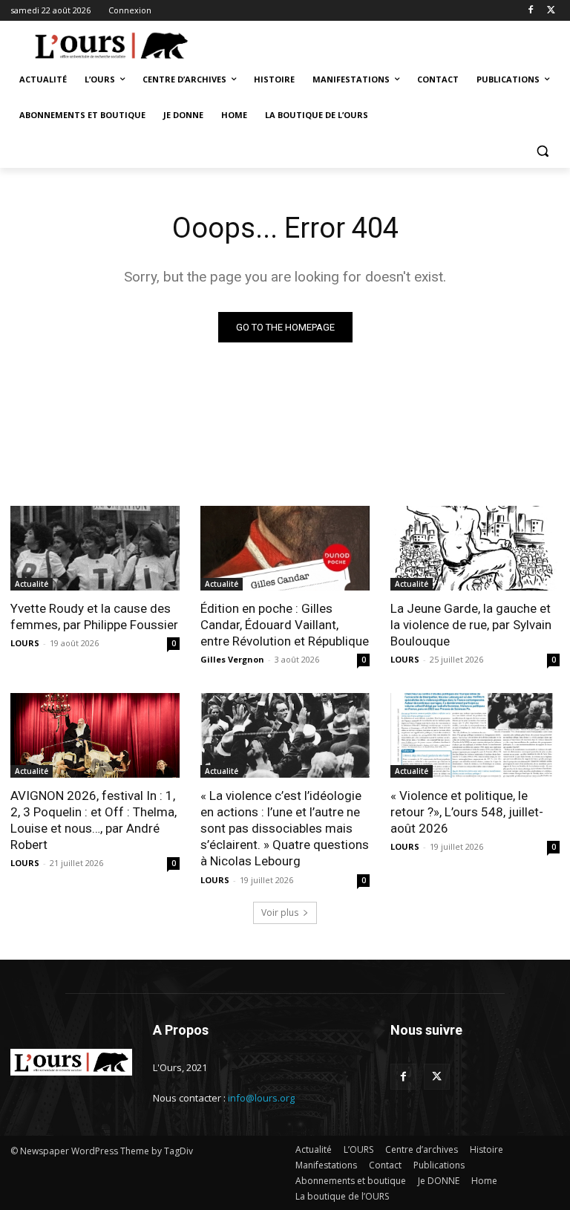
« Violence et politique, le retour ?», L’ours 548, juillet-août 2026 (466, 812)
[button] (542, 151)
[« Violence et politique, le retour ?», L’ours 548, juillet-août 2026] (475, 735)
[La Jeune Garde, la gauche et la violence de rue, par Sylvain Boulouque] (475, 548)
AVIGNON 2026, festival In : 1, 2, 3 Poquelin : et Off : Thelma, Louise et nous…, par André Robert (93, 820)
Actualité (31, 584)
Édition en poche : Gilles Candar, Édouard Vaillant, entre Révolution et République (284, 624)
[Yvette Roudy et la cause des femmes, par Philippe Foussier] (95, 548)
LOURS (24, 642)
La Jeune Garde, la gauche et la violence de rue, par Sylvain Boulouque (470, 624)
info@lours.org (261, 1098)
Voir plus (279, 912)
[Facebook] (530, 10)
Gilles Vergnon (232, 659)
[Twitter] (551, 10)
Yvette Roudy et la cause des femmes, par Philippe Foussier (94, 616)
